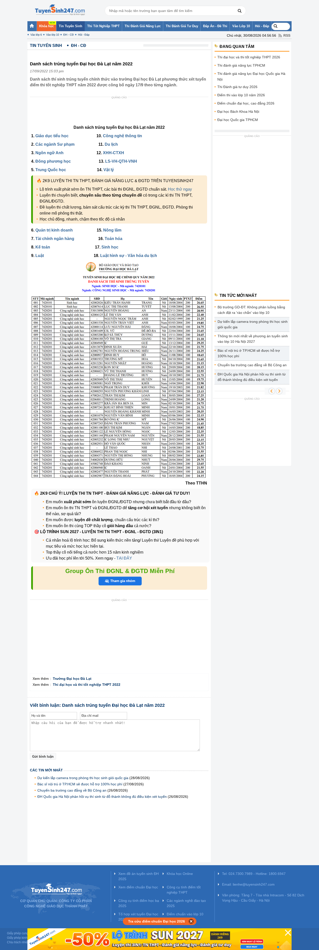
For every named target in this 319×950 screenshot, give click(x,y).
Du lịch (111, 144)
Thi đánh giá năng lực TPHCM (241, 65)
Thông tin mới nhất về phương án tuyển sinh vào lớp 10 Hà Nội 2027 (253, 339)
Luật (39, 255)
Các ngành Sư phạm (55, 144)
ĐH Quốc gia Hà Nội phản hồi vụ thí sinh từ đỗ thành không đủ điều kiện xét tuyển (102, 797)
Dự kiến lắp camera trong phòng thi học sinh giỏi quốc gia (82, 778)
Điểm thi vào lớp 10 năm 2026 (241, 95)
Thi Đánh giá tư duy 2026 (237, 87)
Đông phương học (53, 161)
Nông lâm (112, 230)
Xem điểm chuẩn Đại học (138, 887)
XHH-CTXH (113, 153)
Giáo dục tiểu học (52, 136)
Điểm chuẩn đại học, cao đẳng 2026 (245, 103)
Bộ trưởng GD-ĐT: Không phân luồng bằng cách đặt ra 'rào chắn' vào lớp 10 (251, 310)
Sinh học (109, 247)
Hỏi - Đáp (83, 34)
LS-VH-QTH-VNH (121, 161)
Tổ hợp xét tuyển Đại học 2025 (138, 916)
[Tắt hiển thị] (191, 921)
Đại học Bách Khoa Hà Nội (238, 112)
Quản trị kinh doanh (54, 230)
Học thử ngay (180, 189)
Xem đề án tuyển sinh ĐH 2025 (138, 876)
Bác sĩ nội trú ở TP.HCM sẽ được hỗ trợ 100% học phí (79, 784)
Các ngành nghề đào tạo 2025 (186, 903)
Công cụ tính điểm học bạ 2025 (138, 903)
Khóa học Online (180, 874)
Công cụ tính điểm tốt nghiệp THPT (184, 889)
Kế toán (42, 247)
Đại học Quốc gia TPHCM (237, 120)
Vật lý (108, 170)
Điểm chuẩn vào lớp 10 (185, 914)
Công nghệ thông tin (122, 136)
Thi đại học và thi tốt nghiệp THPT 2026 (248, 57)
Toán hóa (113, 239)
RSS (286, 35)
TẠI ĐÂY (123, 558)
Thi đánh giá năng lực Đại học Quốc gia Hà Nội (251, 76)
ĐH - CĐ (68, 34)
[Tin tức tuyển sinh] (59, 10)
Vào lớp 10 (52, 34)
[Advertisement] (120, 112)
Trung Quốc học (50, 170)
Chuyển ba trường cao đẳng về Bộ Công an (71, 790)
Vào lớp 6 (36, 34)
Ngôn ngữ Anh (49, 153)
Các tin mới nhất (46, 770)
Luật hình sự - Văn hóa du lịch (128, 255)
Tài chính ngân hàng (54, 239)
